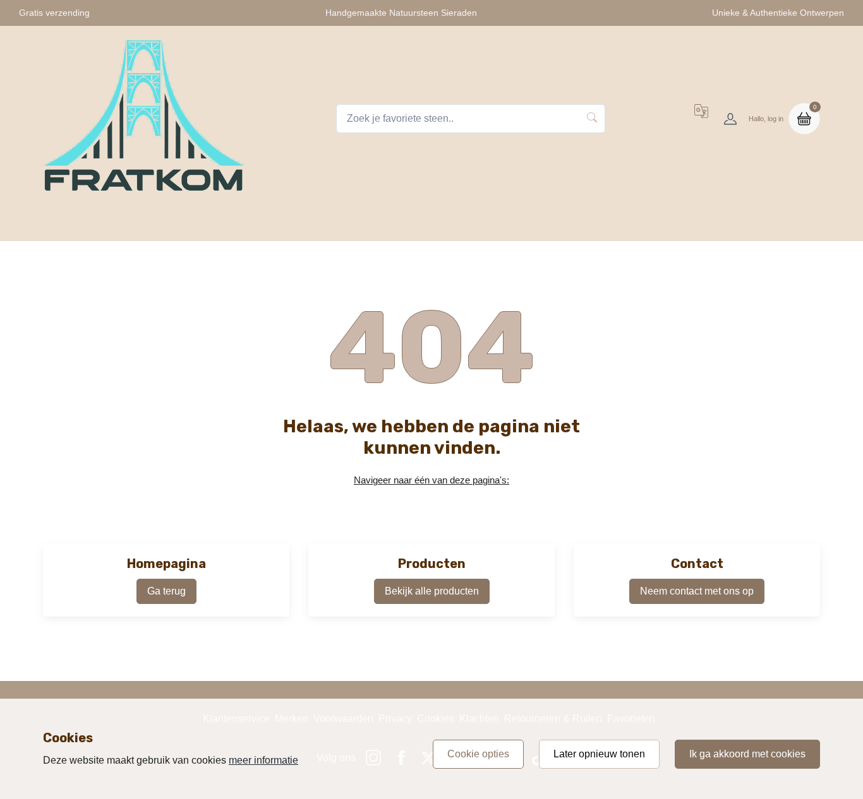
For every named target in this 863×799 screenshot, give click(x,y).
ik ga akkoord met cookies (747, 754)
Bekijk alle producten (432, 591)
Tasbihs (219, 224)
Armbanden (376, 224)
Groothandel (693, 224)
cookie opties (478, 754)
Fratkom (160, 224)
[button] (701, 118)
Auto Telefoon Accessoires (484, 224)
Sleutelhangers (293, 224)
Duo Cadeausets (605, 224)
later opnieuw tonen (599, 754)
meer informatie (263, 760)
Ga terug (166, 591)
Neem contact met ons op (697, 591)
